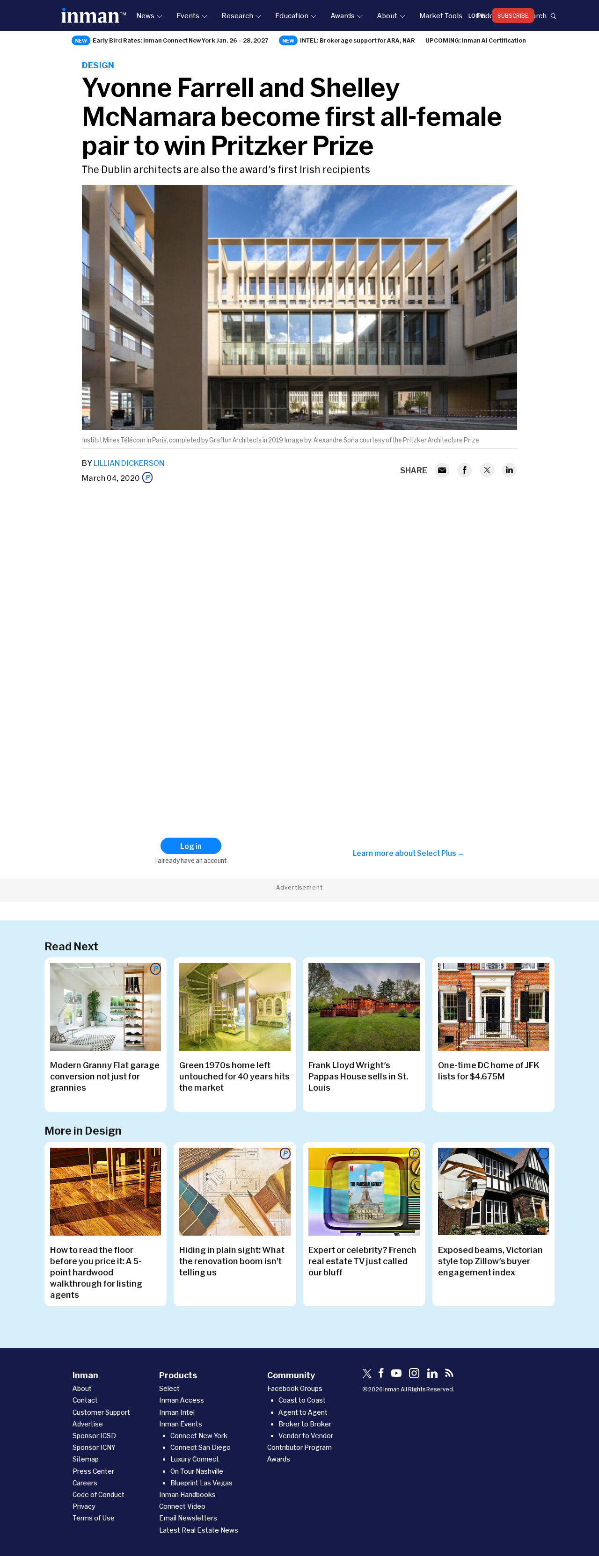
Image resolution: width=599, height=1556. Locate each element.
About (387, 15)
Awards (342, 15)
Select (169, 1388)
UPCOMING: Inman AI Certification (475, 40)
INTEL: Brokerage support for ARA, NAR (357, 40)
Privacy (84, 1506)
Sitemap (86, 1459)
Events (187, 15)
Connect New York (198, 1436)
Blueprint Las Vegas (201, 1483)
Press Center (93, 1471)
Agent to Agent (303, 1412)
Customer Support (101, 1412)
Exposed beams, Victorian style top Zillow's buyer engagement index (490, 1261)
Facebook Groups (294, 1388)
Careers (85, 1483)
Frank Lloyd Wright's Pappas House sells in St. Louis (358, 1076)
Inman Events (180, 1424)
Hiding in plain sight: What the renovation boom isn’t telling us (232, 1261)
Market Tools (440, 15)
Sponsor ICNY (94, 1447)
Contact (85, 1400)
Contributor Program (299, 1447)
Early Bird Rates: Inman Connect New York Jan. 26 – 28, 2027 (181, 40)
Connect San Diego (200, 1447)
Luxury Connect (194, 1459)
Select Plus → (440, 853)
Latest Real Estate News (198, 1530)
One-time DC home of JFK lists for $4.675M (488, 1070)
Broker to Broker (304, 1424)
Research (237, 15)
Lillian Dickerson (129, 462)
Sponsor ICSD (94, 1436)
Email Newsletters (188, 1518)
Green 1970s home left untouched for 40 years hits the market (234, 1076)
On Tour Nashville (196, 1471)
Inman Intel (177, 1412)
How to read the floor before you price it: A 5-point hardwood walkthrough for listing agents (96, 1272)
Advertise (88, 1424)
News (145, 15)
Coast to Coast (302, 1400)
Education (291, 15)
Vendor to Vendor (305, 1436)
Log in (477, 15)
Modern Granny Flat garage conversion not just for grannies (105, 1076)
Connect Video (182, 1506)
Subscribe (513, 15)
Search (535, 15)
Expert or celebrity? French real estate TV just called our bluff (362, 1261)
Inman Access (181, 1400)
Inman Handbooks (187, 1494)
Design (98, 65)
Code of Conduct (98, 1494)
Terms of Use (94, 1518)
